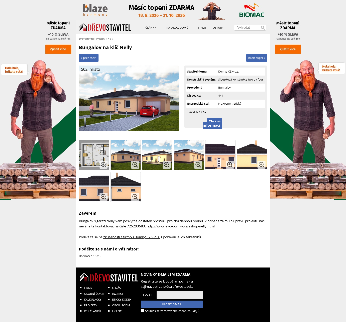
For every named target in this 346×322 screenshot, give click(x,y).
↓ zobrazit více (196, 111)
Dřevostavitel (86, 38)
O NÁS (116, 288)
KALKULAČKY (92, 299)
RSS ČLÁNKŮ (92, 311)
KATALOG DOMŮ (177, 27)
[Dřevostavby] (105, 27)
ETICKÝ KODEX (121, 299)
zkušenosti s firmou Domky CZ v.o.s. (131, 237)
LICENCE (117, 311)
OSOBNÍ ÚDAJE (94, 294)
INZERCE (118, 294)
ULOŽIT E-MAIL (172, 304)
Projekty (100, 38)
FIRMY (88, 288)
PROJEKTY (90, 305)
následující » (256, 58)
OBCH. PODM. (121, 305)
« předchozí (89, 58)
